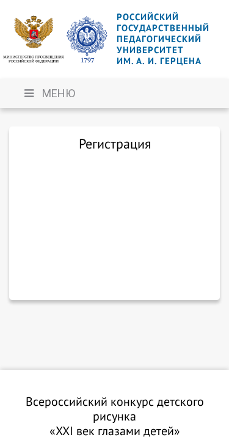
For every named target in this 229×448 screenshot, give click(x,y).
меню (57, 93)
